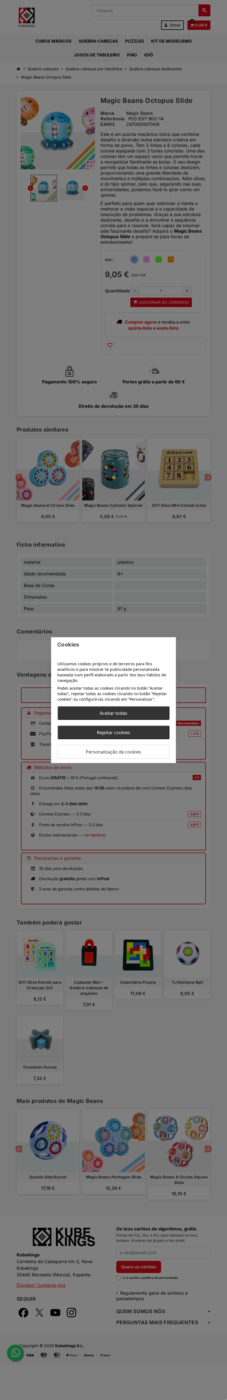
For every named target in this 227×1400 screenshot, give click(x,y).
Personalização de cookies (113, 752)
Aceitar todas (113, 713)
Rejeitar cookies (113, 732)
